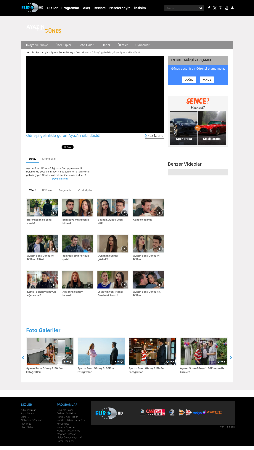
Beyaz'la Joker (65, 409)
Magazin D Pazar (66, 434)
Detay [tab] (32, 158)
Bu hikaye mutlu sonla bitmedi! (75, 221)
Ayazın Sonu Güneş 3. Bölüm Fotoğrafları (96, 370)
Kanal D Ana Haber (67, 416)
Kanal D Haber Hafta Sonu (71, 420)
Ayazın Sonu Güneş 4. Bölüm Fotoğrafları (44, 370)
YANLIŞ (206, 79)
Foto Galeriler (43, 330)
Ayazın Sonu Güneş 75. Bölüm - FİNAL (40, 257)
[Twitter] (214, 8)
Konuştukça (63, 423)
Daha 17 (25, 416)
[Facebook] (209, 8)
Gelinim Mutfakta (66, 413)
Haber (106, 45)
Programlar (70, 8)
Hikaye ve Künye (36, 45)
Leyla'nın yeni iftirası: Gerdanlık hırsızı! (110, 293)
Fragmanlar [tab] (65, 190)
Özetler (123, 45)
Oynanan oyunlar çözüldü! (108, 257)
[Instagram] (220, 8)
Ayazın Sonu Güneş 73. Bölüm (147, 293)
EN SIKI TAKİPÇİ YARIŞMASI (191, 60)
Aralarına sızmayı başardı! (72, 293)
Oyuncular (142, 45)
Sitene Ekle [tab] (49, 158)
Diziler (52, 8)
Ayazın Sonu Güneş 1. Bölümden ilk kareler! (202, 370)
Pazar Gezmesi (65, 440)
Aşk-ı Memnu (28, 413)
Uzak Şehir (27, 427)
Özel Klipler (63, 45)
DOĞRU (189, 79)
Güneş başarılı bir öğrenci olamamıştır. (198, 68)
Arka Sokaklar (28, 409)
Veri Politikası (227, 426)
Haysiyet (26, 423)
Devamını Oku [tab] (60, 178)
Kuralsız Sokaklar (66, 427)
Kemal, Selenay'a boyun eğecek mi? (41, 293)
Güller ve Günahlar (31, 420)
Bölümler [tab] (47, 190)
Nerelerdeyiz (119, 8)
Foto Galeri (86, 45)
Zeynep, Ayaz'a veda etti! (110, 221)
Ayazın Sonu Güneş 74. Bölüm (146, 257)
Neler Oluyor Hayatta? (69, 437)
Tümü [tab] (32, 190)
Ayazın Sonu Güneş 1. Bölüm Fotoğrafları (147, 370)
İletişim (140, 8)
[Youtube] (227, 8)
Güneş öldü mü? (142, 219)
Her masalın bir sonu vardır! (39, 221)
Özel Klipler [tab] (85, 190)
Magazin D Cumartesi (69, 430)
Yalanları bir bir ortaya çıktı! (75, 257)
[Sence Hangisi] (198, 101)
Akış (86, 8)
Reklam (100, 8)
